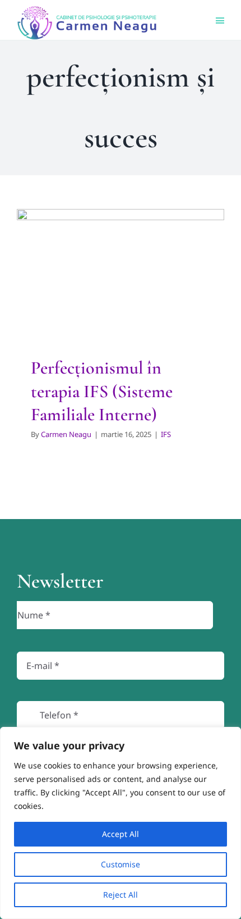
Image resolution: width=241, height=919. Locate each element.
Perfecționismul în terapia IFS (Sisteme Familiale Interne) (102, 391)
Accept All (120, 834)
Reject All (120, 894)
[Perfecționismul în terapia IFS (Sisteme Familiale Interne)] (120, 271)
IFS (120, 307)
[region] (120, 823)
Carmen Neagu (66, 434)
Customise (120, 864)
